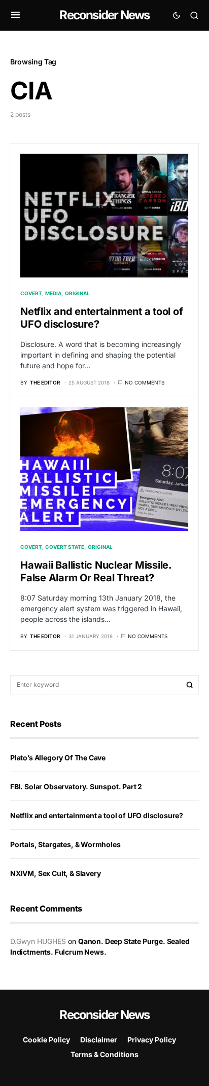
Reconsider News (104, 15)
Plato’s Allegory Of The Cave (58, 757)
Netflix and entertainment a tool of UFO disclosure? (96, 815)
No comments (144, 382)
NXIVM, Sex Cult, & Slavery (55, 873)
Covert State (64, 547)
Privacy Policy (151, 1039)
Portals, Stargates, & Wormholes (65, 844)
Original (77, 293)
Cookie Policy (46, 1039)
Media (53, 293)
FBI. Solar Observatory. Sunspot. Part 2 (76, 786)
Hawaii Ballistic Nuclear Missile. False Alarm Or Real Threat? (95, 571)
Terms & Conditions (104, 1054)
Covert (31, 293)
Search (189, 685)
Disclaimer (98, 1039)
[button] (15, 15)
